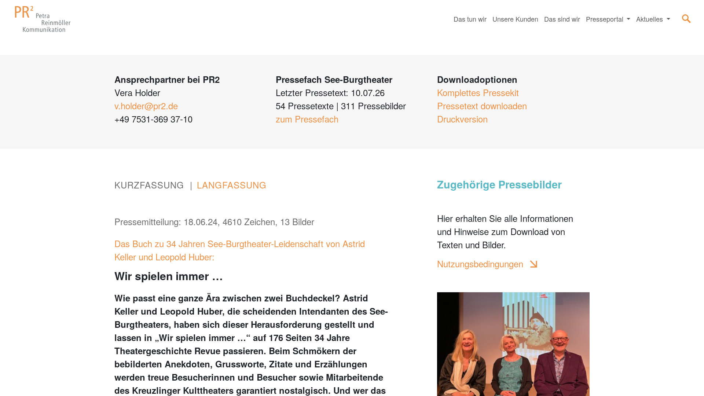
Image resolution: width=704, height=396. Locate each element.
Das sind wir (562, 18)
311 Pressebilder (373, 105)
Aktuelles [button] (650, 18)
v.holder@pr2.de (146, 105)
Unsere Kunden (515, 18)
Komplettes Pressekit (478, 92)
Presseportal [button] (605, 18)
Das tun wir (470, 18)
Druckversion (462, 118)
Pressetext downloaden (482, 105)
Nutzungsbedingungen (480, 263)
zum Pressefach (307, 118)
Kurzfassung (149, 184)
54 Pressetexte (305, 105)
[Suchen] (686, 18)
